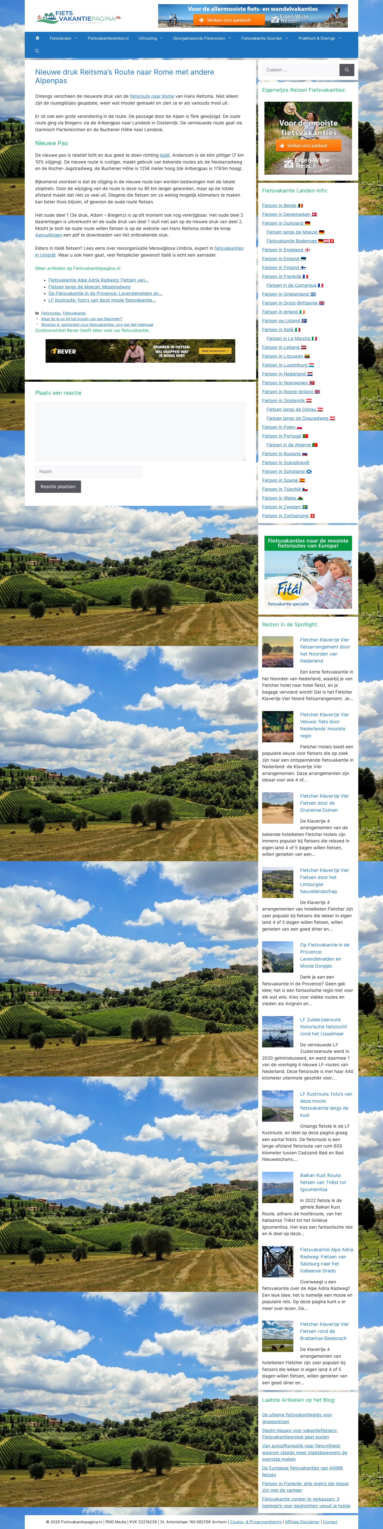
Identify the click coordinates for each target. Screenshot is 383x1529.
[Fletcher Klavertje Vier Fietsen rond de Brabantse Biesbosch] (277, 1348)
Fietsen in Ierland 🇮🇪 (283, 311)
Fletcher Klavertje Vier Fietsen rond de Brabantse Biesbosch (324, 1331)
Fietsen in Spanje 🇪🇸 (283, 480)
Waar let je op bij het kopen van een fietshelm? (81, 319)
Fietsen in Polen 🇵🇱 (282, 427)
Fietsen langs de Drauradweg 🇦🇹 (301, 418)
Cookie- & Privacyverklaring (256, 1521)
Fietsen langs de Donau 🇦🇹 (295, 409)
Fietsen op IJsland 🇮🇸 (284, 320)
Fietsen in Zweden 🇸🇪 (285, 506)
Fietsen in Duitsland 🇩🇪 (286, 223)
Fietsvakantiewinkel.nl (108, 38)
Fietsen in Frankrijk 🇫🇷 (285, 276)
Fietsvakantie (74, 313)
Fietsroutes (51, 313)
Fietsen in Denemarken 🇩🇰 (289, 214)
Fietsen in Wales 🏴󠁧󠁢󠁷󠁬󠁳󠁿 (282, 498)
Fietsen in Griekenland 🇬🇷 (289, 294)
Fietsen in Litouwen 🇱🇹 (286, 356)
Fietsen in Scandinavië (285, 462)
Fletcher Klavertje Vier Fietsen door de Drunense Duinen (324, 803)
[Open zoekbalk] (37, 51)
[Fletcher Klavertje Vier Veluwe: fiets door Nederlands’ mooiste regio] (277, 738)
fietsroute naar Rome (152, 96)
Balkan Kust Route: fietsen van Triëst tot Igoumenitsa (323, 1182)
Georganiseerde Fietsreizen (199, 38)
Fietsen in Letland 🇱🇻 (284, 347)
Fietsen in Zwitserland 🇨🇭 (288, 515)
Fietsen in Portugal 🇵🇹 (285, 436)
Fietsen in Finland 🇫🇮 (284, 267)
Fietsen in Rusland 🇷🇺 (284, 453)
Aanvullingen (48, 235)
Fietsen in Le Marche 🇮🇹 (292, 338)
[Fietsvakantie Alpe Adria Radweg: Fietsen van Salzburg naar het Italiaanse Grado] (277, 1273)
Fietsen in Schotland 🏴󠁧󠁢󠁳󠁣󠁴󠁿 (287, 471)
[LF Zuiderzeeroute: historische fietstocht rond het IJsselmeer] (277, 1043)
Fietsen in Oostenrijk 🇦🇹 (287, 400)
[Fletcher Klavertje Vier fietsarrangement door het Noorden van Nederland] (277, 664)
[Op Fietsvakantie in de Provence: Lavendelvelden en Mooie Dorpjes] (277, 969)
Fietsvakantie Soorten (262, 38)
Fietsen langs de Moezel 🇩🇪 (295, 232)
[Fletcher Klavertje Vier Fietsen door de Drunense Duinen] (277, 820)
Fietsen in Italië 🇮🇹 (281, 329)
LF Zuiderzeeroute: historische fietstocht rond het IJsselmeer (323, 1026)
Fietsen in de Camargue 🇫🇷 (295, 285)
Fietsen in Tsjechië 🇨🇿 (285, 489)
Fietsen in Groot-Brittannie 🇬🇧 (293, 303)
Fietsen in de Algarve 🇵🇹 (292, 444)
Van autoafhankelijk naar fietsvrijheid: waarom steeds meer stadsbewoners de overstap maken (304, 1452)
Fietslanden (60, 38)
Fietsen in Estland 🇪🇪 (284, 258)
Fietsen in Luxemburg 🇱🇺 (288, 365)
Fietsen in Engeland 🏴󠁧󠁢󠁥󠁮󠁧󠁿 (286, 249)
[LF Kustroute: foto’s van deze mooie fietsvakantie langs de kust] (277, 1118)
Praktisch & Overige (317, 38)
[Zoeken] (346, 70)
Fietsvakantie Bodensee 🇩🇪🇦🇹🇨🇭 (301, 241)
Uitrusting (148, 38)
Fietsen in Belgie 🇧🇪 (282, 205)
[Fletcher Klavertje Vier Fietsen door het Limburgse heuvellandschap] (277, 894)
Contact (330, 1521)
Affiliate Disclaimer (302, 1521)
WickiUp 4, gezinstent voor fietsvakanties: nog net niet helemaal (97, 324)
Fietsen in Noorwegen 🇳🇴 (288, 382)
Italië (165, 155)
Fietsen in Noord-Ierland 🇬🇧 (291, 391)
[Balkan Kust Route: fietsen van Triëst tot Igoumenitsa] (277, 1199)
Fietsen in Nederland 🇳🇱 (287, 374)
